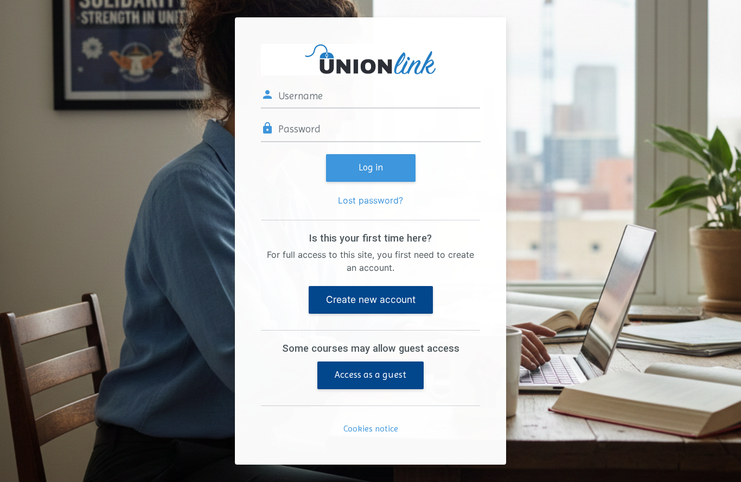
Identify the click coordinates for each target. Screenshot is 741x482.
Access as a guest (370, 374)
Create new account (371, 299)
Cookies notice (370, 428)
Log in (371, 167)
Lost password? (370, 200)
